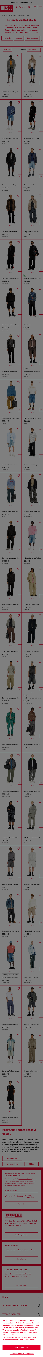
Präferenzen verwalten (11, 1337)
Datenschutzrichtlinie (11, 1340)
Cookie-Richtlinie (28, 1340)
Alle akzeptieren (21, 1347)
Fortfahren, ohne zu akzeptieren (22, 1353)
